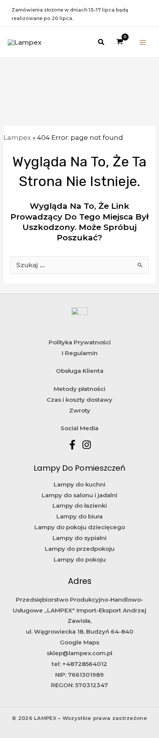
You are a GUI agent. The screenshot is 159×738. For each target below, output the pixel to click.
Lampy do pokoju (80, 559)
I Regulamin (80, 353)
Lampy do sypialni (79, 538)
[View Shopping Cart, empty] (120, 42)
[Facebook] (72, 445)
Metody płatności (79, 388)
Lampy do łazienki (79, 505)
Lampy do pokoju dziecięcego (79, 527)
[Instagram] (86, 445)
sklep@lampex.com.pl (79, 653)
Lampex (17, 137)
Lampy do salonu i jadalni (79, 495)
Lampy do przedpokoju (80, 548)
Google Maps (79, 642)
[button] (101, 42)
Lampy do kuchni (79, 484)
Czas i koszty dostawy (79, 399)
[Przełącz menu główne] (142, 42)
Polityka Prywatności (80, 342)
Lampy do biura (79, 516)
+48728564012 (84, 664)
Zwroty (79, 410)
